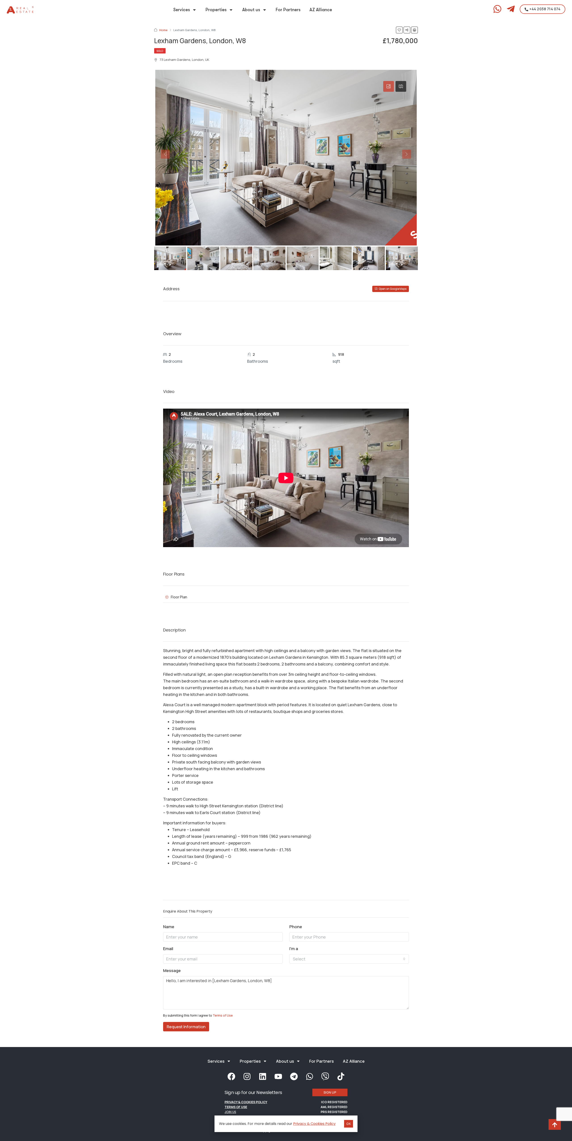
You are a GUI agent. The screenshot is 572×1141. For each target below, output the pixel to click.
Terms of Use (223, 1015)
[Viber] (325, 1076)
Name (168, 926)
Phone (295, 926)
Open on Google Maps (392, 289)
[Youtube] (278, 1076)
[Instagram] (247, 1076)
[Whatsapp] (309, 1076)
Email (168, 948)
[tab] (388, 86)
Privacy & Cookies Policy (246, 1102)
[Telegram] (294, 1076)
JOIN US (230, 1112)
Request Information (186, 1026)
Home (163, 30)
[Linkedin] (262, 1076)
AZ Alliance (320, 9)
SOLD (159, 51)
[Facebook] (231, 1076)
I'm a (293, 948)
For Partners (288, 9)
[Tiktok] (341, 1076)
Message (172, 970)
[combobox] (349, 959)
